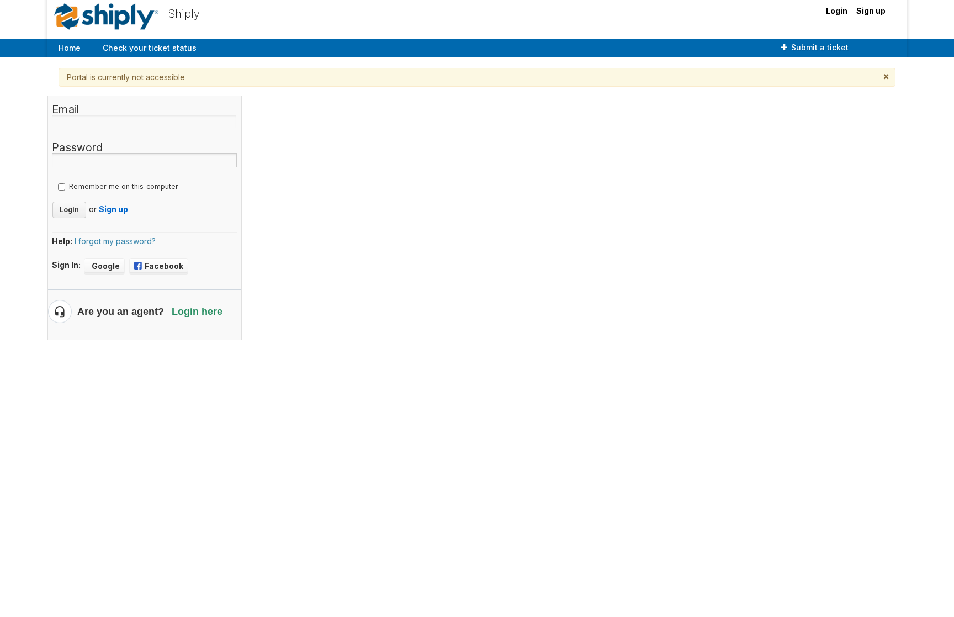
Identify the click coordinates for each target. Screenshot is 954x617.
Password (77, 147)
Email (65, 109)
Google (106, 266)
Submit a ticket (820, 47)
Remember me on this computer (123, 186)
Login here (197, 311)
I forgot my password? (115, 241)
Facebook (164, 266)
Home (70, 47)
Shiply (184, 13)
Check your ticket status (150, 47)
